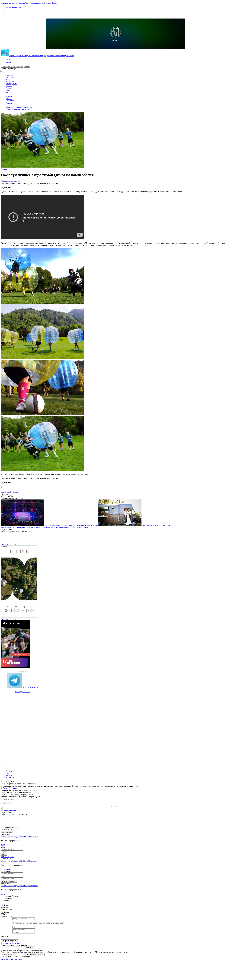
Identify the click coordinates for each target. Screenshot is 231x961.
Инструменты (11, 84)
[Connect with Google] (15, 837)
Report (8, 92)
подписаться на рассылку (34, 954)
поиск (8, 62)
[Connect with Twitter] (23, 837)
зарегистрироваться (9, 881)
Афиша (9, 96)
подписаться (6, 803)
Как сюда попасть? (8, 544)
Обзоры (9, 86)
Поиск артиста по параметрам (18, 109)
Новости (9, 75)
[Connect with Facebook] (6, 837)
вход (3, 845)
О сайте (9, 771)
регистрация (6, 869)
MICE (8, 79)
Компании (10, 82)
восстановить (7, 832)
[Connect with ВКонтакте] (32, 837)
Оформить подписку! (9, 941)
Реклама (9, 103)
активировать (29, 948)
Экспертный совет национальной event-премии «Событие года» (71, 525)
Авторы (9, 99)
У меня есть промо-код (10, 943)
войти (4, 854)
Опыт (8, 90)
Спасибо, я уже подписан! (11, 959)
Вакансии (10, 101)
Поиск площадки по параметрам (19, 107)
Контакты (10, 778)
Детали (9, 88)
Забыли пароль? (7, 857)
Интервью (10, 77)
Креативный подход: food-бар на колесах (159, 525)
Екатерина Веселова (11, 181)
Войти (8, 60)
